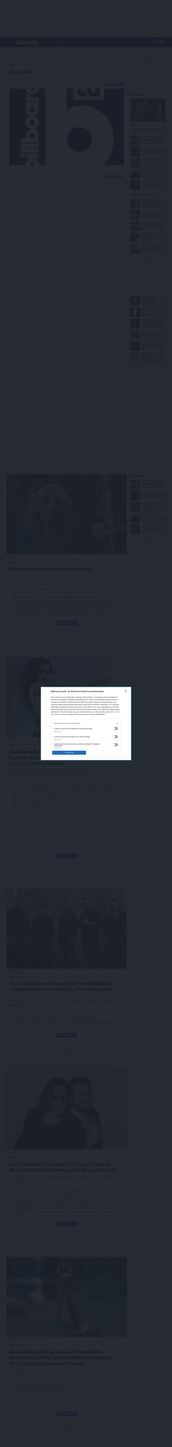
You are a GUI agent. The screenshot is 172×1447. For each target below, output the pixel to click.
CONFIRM (69, 753)
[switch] (115, 728)
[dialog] (86, 723)
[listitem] (86, 723)
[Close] (126, 691)
